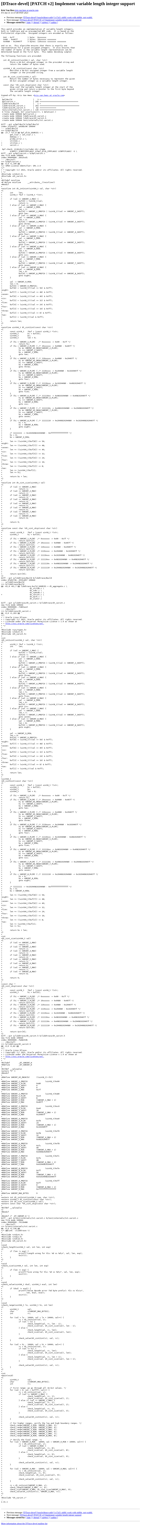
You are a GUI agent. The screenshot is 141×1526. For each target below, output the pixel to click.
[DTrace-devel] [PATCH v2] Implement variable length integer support (50, 20)
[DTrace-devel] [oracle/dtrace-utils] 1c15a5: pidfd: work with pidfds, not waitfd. (58, 17)
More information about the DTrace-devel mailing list (24, 1523)
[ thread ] (36, 22)
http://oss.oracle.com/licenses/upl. (25, 624)
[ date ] (29, 22)
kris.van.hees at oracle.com (26, 10)
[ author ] (54, 22)
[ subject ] (45, 22)
